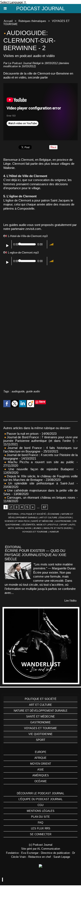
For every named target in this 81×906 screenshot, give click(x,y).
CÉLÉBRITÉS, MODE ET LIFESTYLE (40, 524)
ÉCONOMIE (53, 514)
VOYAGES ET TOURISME (35, 532)
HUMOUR (54, 532)
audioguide (18, 391)
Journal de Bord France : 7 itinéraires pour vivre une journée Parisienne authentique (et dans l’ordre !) (40, 438)
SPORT (64, 524)
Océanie (40, 781)
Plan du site (40, 816)
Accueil (8, 21)
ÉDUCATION (65, 517)
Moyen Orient (40, 763)
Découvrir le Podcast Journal (40, 793)
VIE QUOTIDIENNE (40, 734)
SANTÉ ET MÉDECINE (42, 521)
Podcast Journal (40, 8)
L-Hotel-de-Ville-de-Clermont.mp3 (28, 236)
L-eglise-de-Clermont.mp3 (23, 252)
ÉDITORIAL (13, 514)
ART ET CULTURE (48, 517)
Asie (40, 769)
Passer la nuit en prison (22, 433)
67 (44, 507)
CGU (40, 805)
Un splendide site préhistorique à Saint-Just (40, 483)
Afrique (40, 757)
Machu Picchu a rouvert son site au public (40, 462)
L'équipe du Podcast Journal (40, 799)
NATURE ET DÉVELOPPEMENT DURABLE (41, 710)
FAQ (40, 822)
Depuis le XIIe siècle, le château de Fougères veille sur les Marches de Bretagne (40, 478)
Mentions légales (40, 810)
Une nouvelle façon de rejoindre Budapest (40, 469)
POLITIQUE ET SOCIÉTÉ (33, 514)
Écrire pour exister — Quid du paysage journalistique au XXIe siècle (35, 555)
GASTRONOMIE (63, 521)
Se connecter (40, 834)
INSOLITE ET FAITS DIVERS (58, 528)
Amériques (40, 775)
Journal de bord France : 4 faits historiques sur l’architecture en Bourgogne (40, 449)
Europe (40, 752)
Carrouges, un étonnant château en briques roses (40, 497)
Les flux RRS (40, 828)
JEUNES (37, 528)
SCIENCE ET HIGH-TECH (17, 521)
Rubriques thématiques (32, 21)
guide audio (33, 391)
